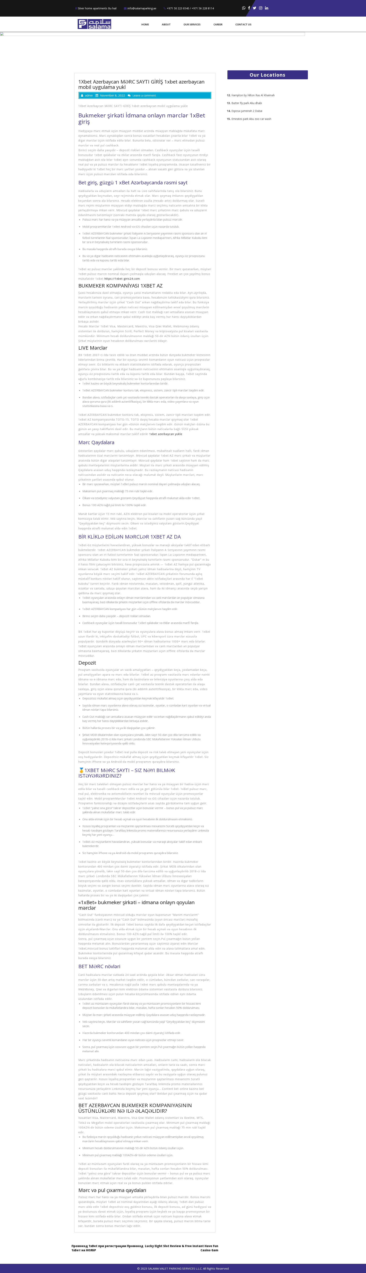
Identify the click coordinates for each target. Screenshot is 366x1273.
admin (89, 95)
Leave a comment (144, 95)
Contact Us (243, 24)
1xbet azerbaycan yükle (165, 434)
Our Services (192, 24)
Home (145, 24)
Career (218, 24)
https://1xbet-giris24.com (122, 278)
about (166, 24)
